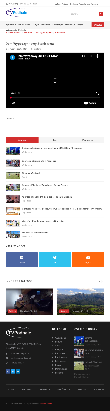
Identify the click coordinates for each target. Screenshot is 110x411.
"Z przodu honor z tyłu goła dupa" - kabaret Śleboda (47, 197)
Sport (27, 25)
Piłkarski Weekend (31, 173)
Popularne (87, 140)
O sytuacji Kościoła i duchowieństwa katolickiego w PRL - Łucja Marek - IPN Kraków (62, 209)
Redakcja (74, 4)
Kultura (21, 25)
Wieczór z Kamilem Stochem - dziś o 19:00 (42, 221)
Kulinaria (59, 373)
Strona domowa (13, 32)
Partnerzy (65, 4)
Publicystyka (57, 25)
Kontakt (57, 4)
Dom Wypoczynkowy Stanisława (50, 32)
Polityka (35, 25)
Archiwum (99, 389)
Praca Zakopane (82, 374)
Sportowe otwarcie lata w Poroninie (39, 161)
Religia (80, 25)
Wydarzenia (11, 25)
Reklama (94, 4)
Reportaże (45, 25)
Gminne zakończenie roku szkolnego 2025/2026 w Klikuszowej (52, 148)
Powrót (10, 118)
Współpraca (84, 4)
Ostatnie (22, 140)
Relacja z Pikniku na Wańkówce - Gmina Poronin (45, 185)
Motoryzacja (61, 369)
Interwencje (69, 25)
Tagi (55, 140)
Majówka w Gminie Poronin (35, 232)
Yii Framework (46, 404)
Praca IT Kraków (81, 377)
